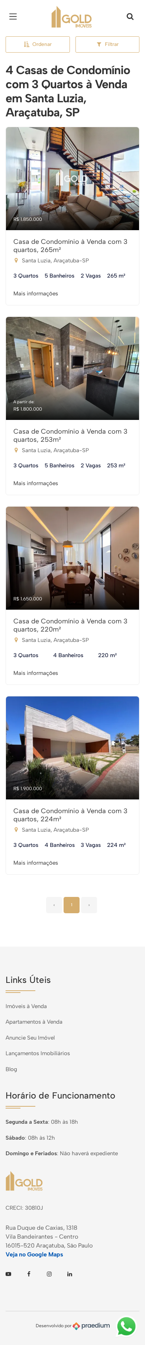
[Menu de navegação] (15, 16)
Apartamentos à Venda (34, 1021)
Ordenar (42, 44)
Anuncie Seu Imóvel (30, 1037)
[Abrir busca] (130, 16)
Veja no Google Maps (34, 1254)
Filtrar (112, 44)
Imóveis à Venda (26, 1006)
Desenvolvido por (54, 1325)
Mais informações (35, 293)
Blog (11, 1069)
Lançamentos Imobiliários (38, 1053)
